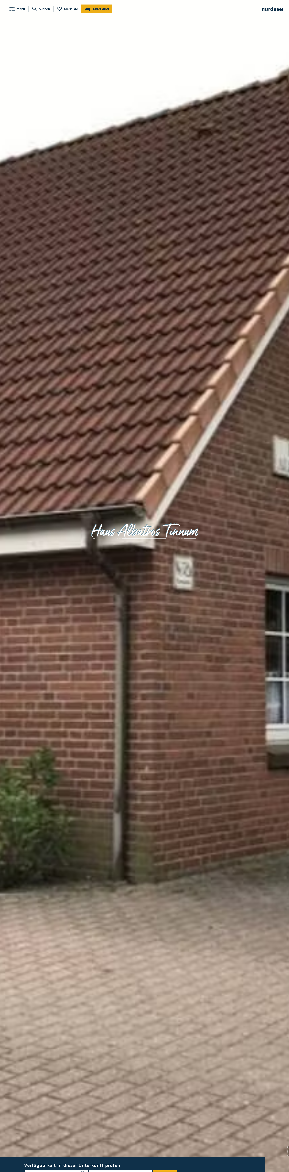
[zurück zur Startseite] (272, 9)
